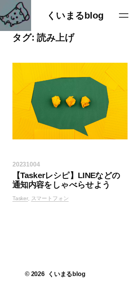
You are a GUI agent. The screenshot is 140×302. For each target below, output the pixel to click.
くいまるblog (75, 15)
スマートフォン (50, 198)
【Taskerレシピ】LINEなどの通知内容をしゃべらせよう (66, 180)
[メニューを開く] (123, 15)
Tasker (20, 198)
